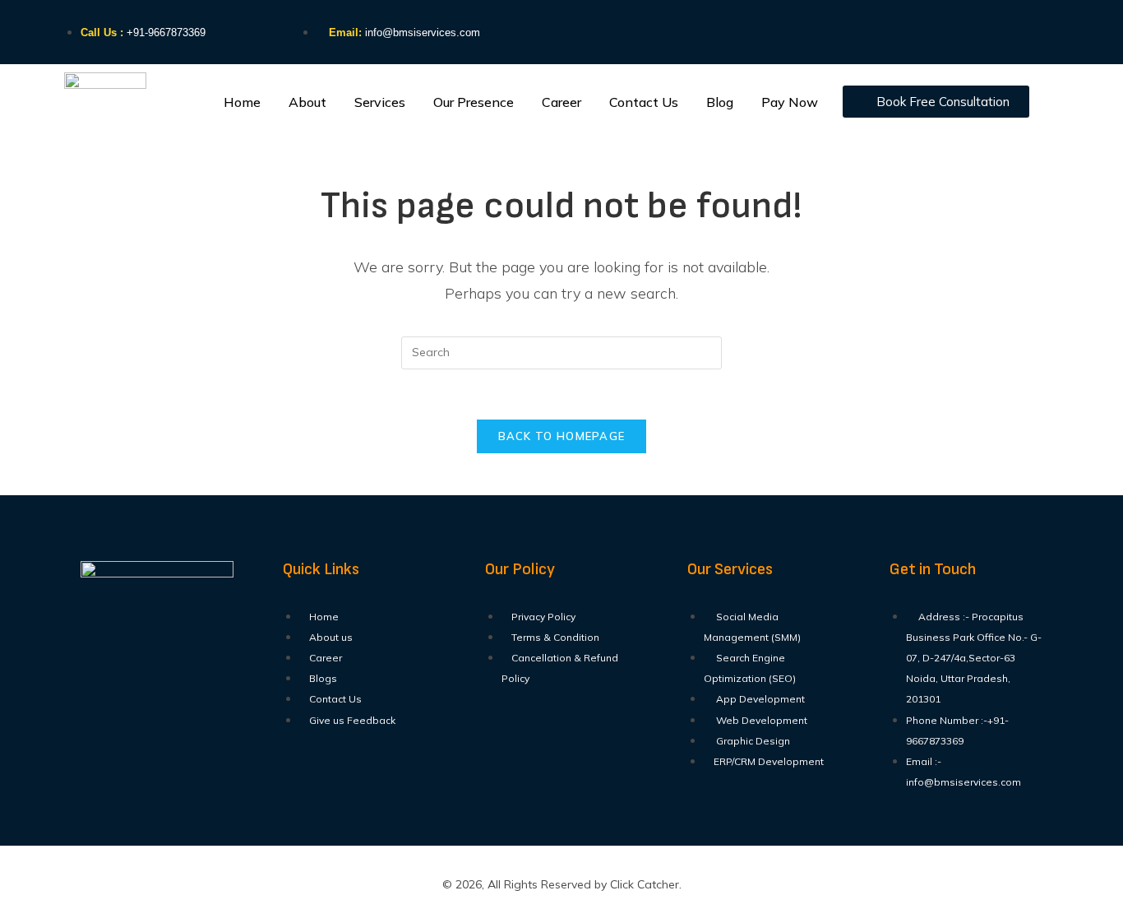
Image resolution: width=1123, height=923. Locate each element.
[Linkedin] (936, 28)
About (307, 102)
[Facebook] (816, 28)
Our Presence (473, 102)
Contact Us (643, 102)
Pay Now (789, 102)
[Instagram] (876, 28)
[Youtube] (996, 28)
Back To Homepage (562, 436)
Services (379, 102)
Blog (719, 102)
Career (561, 102)
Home (242, 102)
